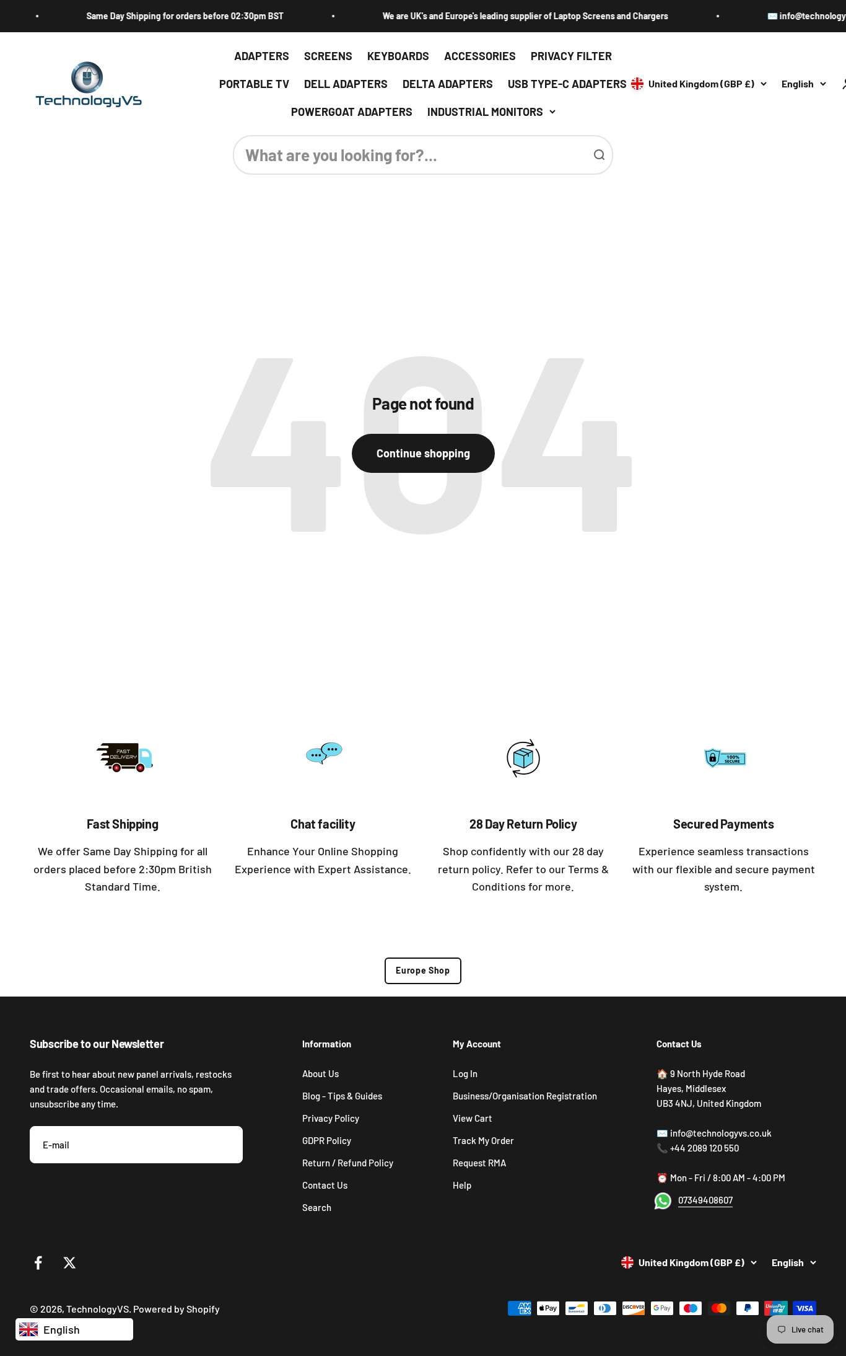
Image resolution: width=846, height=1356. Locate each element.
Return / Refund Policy (347, 1162)
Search (316, 1207)
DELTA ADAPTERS (448, 83)
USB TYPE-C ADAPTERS (567, 83)
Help (462, 1185)
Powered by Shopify (176, 1308)
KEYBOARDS (398, 56)
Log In (465, 1073)
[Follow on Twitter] (69, 1262)
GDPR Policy (326, 1140)
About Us (320, 1073)
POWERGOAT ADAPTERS (351, 111)
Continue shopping (423, 453)
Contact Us (324, 1185)
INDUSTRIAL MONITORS (485, 111)
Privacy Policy (330, 1118)
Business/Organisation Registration (525, 1095)
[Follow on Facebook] (38, 1262)
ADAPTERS (261, 56)
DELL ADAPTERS (346, 83)
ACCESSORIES (480, 56)
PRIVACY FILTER (571, 56)
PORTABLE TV (254, 83)
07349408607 (705, 1199)
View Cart (472, 1118)
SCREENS (328, 56)
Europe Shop (423, 970)
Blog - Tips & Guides (342, 1095)
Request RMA (479, 1162)
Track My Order (483, 1140)
